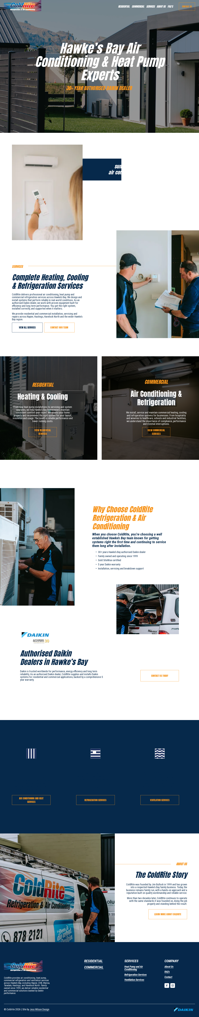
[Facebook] (166, 985)
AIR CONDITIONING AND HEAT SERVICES (31, 800)
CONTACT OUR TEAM (59, 327)
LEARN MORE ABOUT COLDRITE (167, 914)
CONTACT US (187, 6)
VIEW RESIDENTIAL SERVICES (43, 431)
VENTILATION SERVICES (159, 800)
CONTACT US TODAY (159, 675)
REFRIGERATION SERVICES (95, 800)
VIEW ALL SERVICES (27, 327)
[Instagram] (172, 985)
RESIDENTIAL (124, 6)
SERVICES (150, 6)
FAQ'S (170, 6)
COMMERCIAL (138, 6)
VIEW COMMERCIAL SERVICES (156, 431)
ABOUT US (161, 6)
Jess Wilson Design (39, 1009)
